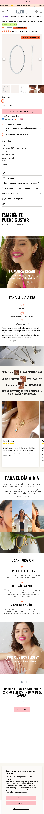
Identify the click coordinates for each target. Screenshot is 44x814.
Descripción (8, 173)
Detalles (7, 141)
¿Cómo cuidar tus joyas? (13, 198)
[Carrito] (41, 11)
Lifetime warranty (11, 193)
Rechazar (21, 803)
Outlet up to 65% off (22, 2)
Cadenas (13, 16)
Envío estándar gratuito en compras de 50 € (21, 183)
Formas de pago (10, 203)
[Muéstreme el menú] (3, 11)
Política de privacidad (19, 792)
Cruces (38, 16)
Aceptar (21, 798)
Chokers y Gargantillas (26, 16)
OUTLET (5, 16)
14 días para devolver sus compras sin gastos (21, 188)
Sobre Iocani (9, 178)
